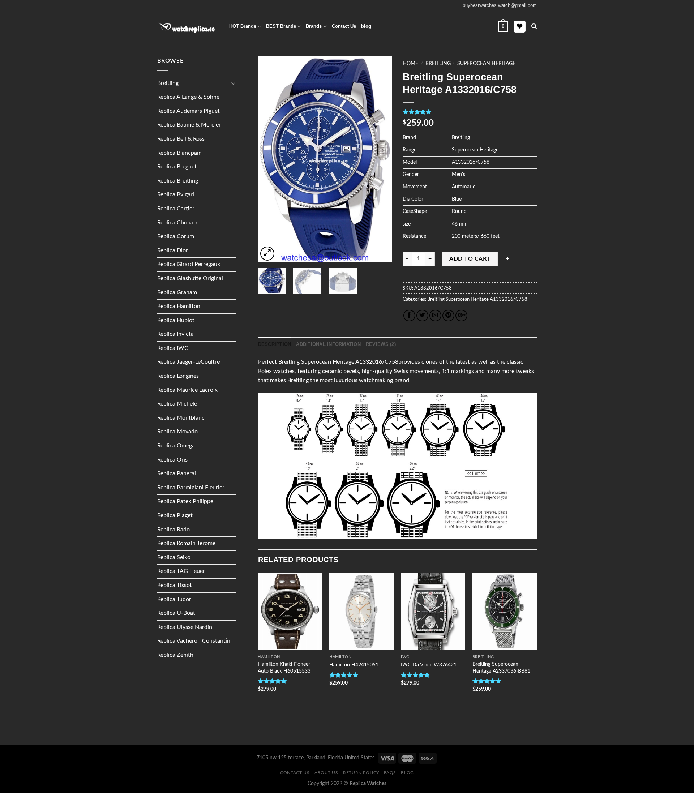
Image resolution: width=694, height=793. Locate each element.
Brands (314, 26)
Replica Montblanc (181, 418)
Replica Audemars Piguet (188, 111)
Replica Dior (172, 250)
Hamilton (269, 657)
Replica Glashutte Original (190, 278)
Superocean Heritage (486, 63)
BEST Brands (281, 26)
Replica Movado (177, 431)
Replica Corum (175, 236)
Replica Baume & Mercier (189, 125)
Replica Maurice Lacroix (187, 390)
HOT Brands (242, 26)
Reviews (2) (381, 344)
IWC (405, 657)
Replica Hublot (175, 320)
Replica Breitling (177, 181)
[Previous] (269, 159)
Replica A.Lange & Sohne (188, 97)
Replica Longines (178, 376)
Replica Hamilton (178, 306)
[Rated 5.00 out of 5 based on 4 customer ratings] (470, 112)
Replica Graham (177, 292)
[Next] (380, 159)
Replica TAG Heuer (181, 571)
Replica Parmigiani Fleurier (190, 487)
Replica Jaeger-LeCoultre (188, 362)
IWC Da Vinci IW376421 (429, 665)
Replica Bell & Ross (181, 139)
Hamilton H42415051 (353, 665)
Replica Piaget (175, 515)
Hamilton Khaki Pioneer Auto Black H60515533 (284, 667)
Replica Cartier (175, 208)
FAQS (390, 773)
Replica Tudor (174, 599)
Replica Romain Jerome (186, 543)
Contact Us (344, 26)
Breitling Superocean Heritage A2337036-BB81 (501, 667)
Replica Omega (176, 446)
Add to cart (469, 259)
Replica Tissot (174, 585)
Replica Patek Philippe (185, 501)
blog (366, 26)
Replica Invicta (175, 334)
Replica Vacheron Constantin (193, 641)
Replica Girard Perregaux (188, 264)
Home (410, 63)
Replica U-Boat (176, 613)
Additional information (328, 344)
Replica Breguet (177, 167)
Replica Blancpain (179, 153)
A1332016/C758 (508, 299)
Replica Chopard (178, 223)
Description (274, 344)
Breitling (168, 83)
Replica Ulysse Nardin (184, 627)
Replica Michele (177, 404)
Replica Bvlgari (175, 194)
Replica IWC (172, 348)
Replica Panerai (176, 473)
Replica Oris (172, 460)
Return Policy (361, 773)
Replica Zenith (175, 655)
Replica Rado (173, 529)
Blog (407, 773)
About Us (326, 773)
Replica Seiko (173, 557)
